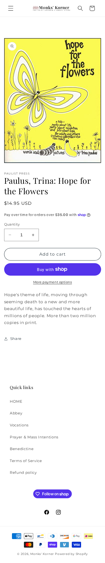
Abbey (16, 413)
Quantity (12, 224)
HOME (16, 401)
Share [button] (15, 338)
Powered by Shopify (71, 554)
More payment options (52, 282)
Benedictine (21, 448)
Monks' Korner (42, 554)
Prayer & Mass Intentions (34, 437)
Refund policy (23, 472)
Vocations (19, 425)
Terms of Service (26, 460)
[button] (11, 8)
